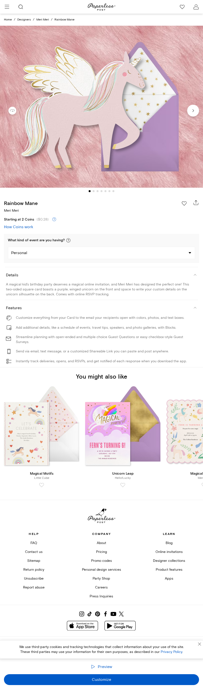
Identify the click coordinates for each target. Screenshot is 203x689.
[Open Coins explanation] (54, 219)
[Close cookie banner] (200, 644)
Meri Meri (42, 19)
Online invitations (169, 552)
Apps (169, 578)
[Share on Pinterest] (98, 613)
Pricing (101, 552)
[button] (68, 240)
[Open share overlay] (196, 202)
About (101, 543)
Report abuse (34, 587)
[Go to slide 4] (101, 191)
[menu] (7, 7)
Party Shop (101, 578)
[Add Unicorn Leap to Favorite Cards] (123, 485)
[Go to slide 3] (98, 191)
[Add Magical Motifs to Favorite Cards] (42, 485)
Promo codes (101, 561)
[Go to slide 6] (109, 191)
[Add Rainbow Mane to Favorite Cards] (184, 203)
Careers (101, 587)
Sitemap (33, 561)
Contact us (34, 552)
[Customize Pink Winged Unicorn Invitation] (101, 107)
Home (8, 19)
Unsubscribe (34, 578)
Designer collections (169, 561)
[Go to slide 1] (90, 191)
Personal (19, 252)
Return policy (33, 569)
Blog (169, 543)
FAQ (33, 543)
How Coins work (18, 226)
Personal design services (101, 569)
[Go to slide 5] (105, 191)
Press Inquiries (101, 596)
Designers (24, 19)
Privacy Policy (171, 652)
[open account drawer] (196, 7)
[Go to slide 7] (113, 191)
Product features (169, 569)
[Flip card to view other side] (16, 111)
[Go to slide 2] (94, 191)
